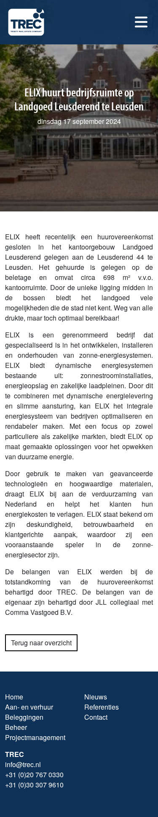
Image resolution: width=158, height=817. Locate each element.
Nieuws (95, 697)
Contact (95, 717)
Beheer (16, 727)
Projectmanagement (35, 737)
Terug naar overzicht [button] (41, 642)
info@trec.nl (23, 764)
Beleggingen (24, 717)
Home (14, 697)
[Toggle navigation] (141, 22)
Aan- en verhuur (29, 707)
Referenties (101, 707)
